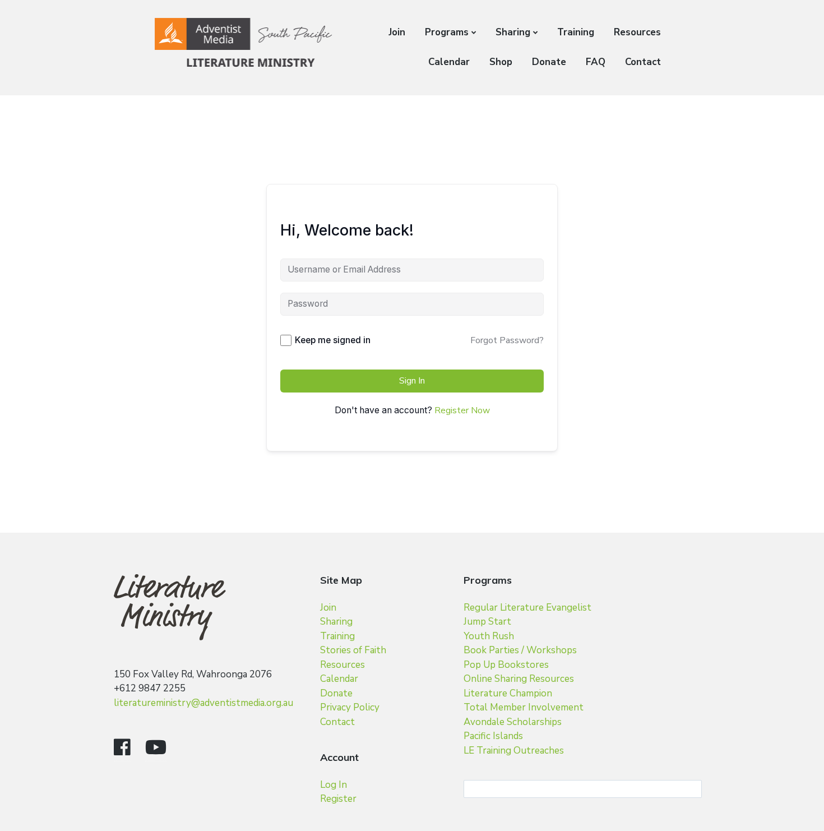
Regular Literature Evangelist (527, 607)
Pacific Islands (493, 736)
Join (396, 32)
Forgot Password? (507, 340)
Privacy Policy (349, 707)
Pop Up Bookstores (506, 664)
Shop (500, 62)
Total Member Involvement (524, 707)
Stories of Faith (353, 650)
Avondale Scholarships (513, 721)
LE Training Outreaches (514, 750)
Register (338, 798)
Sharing (513, 32)
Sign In (412, 381)
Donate (549, 62)
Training (575, 32)
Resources (637, 32)
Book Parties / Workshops (520, 650)
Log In (333, 784)
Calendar (449, 62)
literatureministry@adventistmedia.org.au (203, 702)
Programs (447, 32)
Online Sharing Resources (519, 678)
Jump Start (487, 621)
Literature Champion (508, 693)
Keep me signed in (333, 340)
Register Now (462, 410)
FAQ (595, 62)
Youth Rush (489, 636)
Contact (643, 62)
